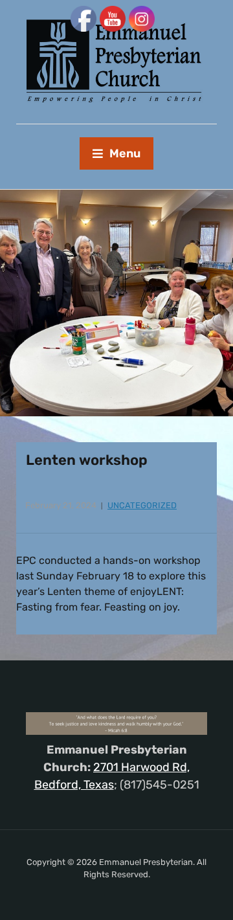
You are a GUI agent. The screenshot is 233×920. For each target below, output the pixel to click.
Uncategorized (142, 505)
